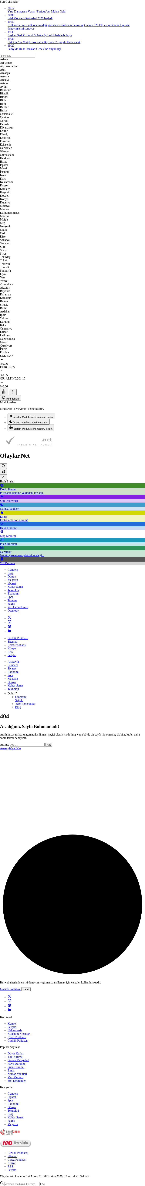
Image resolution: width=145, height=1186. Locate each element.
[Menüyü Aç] (13, 392)
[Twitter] (9, 618)
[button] (3, 471)
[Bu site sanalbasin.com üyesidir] (10, 1134)
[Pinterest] (9, 627)
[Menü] (4, 391)
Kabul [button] (26, 989)
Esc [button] (42, 1184)
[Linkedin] (9, 631)
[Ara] (3, 466)
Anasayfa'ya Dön (10, 748)
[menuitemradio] (31, 416)
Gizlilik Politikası (10, 989)
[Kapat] (3, 477)
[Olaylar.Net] (28, 446)
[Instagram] (9, 622)
